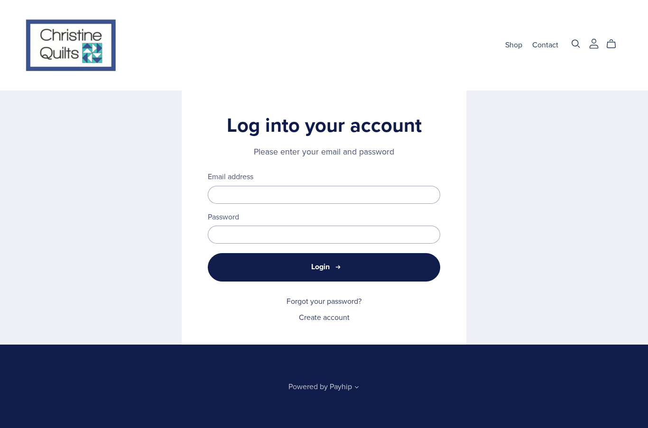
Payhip (341, 387)
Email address (230, 177)
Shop (513, 45)
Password (223, 217)
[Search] (576, 43)
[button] (357, 388)
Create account (324, 317)
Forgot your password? (324, 301)
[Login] (594, 43)
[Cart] (615, 44)
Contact (545, 45)
